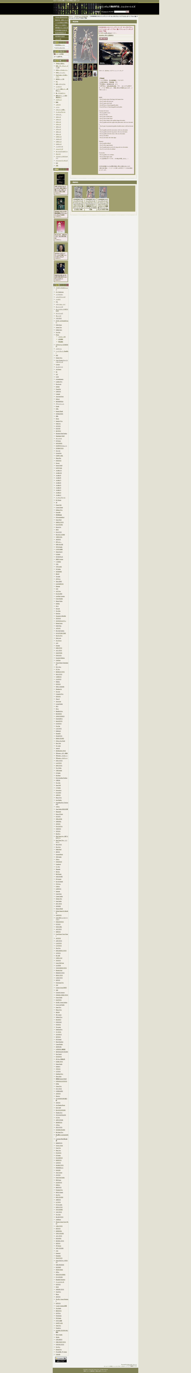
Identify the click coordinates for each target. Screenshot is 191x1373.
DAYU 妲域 (59, 1320)
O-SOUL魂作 (59, 549)
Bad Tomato (58, 874)
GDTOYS (58, 1162)
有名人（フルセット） (62, 70)
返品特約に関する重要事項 (106, 35)
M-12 (57, 606)
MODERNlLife (59, 401)
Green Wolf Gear (60, 963)
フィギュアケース (60, 112)
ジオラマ (58, 104)
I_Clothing (58, 561)
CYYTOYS (59, 945)
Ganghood (58, 864)
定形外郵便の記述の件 (61, 30)
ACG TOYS (59, 650)
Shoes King (58, 1076)
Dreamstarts (58, 1315)
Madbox (58, 681)
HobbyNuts (58, 626)
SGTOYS (58, 816)
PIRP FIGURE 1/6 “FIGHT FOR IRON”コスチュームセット (61, 277)
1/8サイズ (58, 132)
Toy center (58, 746)
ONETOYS (58, 915)
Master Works (59, 601)
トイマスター (59, 294)
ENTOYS (58, 684)
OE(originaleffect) (60, 517)
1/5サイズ (58, 124)
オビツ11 (58, 154)
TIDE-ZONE (59, 819)
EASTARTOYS (59, 584)
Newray (58, 463)
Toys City (58, 451)
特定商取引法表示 (60, 36)
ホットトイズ (59, 307)
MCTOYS (58, 431)
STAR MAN (59, 862)
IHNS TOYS (59, 765)
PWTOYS (58, 1024)
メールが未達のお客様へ (61, 22)
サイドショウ (59, 313)
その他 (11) (59, 470)
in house (58, 364)
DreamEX (58, 733)
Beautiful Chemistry (60, 1279)
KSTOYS (58, 1284)
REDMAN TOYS (60, 672)
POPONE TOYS (60, 1344)
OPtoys (57, 859)
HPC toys (59, 542)
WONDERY (59, 571)
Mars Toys (58, 1150)
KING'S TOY (59, 1207)
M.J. (57, 81)
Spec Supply (59, 1054)
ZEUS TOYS (59, 1127)
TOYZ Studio (59, 547)
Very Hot (58, 332)
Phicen (57, 334)
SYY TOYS (59, 1089)
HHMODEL (59, 1231)
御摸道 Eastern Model (61, 1079)
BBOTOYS (58, 1187)
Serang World (59, 465)
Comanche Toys (59, 694)
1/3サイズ (58, 119)
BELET (57, 574)
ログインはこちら (60, 47)
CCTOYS (58, 1071)
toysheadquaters (59, 379)
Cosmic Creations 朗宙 (61, 1306)
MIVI (57, 529)
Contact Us (105, 11)
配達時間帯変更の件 (60, 33)
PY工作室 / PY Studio (61, 1352)
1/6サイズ (58, 127)
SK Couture (58, 1015)
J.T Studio (58, 788)
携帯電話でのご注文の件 (61, 27)
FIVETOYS (59, 1056)
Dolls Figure (59, 325)
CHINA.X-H (59, 958)
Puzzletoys (58, 1328)
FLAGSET (58, 792)
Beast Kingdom (59, 1042)
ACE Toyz (58, 591)
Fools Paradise (59, 598)
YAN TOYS (59, 1212)
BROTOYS (58, 1311)
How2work (58, 384)
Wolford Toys (59, 1017)
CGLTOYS (58, 679)
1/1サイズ (59, 114)
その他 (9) (58, 475)
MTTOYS (58, 1037)
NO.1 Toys (58, 667)
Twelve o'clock (59, 1145)
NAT (57, 589)
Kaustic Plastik (59, 411)
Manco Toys (59, 1010)
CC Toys (58, 866)
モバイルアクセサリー (62, 151)
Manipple (58, 869)
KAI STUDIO (59, 524)
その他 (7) (58, 480)
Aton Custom (59, 1172)
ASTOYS (58, 1093)
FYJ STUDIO (59, 1277)
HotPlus (58, 603)
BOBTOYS (58, 1160)
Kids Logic (58, 638)
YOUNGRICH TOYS (61, 968)
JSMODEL (58, 821)
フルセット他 (61, 336)
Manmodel (58, 811)
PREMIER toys (59, 1167)
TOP (57, 985)
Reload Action (59, 623)
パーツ (57, 107)
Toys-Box (58, 611)
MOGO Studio (59, 1192)
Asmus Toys (59, 327)
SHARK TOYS (59, 1165)
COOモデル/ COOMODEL (81, 16)
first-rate (58, 608)
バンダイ (58, 299)
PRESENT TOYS (60, 973)
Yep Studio (58, 1308)
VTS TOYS (59, 318)
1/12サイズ (58, 139)
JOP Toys (58, 579)
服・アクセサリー (60, 93)
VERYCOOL (59, 537)
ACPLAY (58, 628)
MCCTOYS (59, 844)
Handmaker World (60, 436)
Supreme (58, 891)
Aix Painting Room (60, 1105)
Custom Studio (59, 507)
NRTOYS (58, 932)
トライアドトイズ (60, 297)
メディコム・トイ (60, 304)
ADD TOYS (59, 941)
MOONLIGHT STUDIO (62, 1052)
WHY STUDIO (59, 1248)
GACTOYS (59, 763)
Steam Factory (59, 552)
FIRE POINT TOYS (61, 1342)
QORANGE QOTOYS (61, 1081)
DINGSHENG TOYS (61, 950)
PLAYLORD (59, 594)
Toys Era (58, 691)
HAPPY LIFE (59, 1323)
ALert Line (58, 701)
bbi (56, 372)
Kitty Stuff (58, 1107)
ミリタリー (59, 86)
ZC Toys (58, 669)
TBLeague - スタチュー (62, 758)
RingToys (58, 834)
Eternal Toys (59, 1349)
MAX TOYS (59, 674)
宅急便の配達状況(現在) (61, 17)
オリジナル (59, 438)
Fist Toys (58, 1347)
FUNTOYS (58, 723)
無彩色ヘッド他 (60, 79)
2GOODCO (59, 1034)
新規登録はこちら (60, 45)
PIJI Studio (58, 1318)
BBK (57, 416)
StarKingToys (59, 1029)
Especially (58, 512)
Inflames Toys (59, 510)
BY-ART (58, 955)
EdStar (57, 1084)
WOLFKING (59, 443)
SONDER (58, 906)
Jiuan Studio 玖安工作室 (62, 809)
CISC (57, 564)
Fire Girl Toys (59, 826)
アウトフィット (60, 404)
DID (57, 355)
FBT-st (57, 1272)
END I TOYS (59, 760)
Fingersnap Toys (60, 982)
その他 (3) (58, 490)
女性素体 (60, 339)
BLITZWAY (59, 714)
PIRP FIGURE (59, 544)
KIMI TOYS (59, 648)
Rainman (58, 586)
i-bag (57, 1250)
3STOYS (58, 1102)
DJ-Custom (58, 879)
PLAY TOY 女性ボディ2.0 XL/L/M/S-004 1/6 (61, 236)
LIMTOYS (58, 889)
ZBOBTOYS (59, 1122)
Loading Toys (59, 381)
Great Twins (59, 894)
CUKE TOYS (59, 978)
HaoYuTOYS (59, 721)
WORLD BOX (59, 414)
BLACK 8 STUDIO (61, 1110)
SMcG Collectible (60, 686)
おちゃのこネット (132, 1364)
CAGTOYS (59, 943)
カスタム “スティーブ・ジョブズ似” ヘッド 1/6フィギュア (60, 255)
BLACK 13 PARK (60, 534)
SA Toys (58, 1117)
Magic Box (58, 458)
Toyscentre (58, 1027)
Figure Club (58, 505)
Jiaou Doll (58, 785)
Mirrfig (57, 1337)
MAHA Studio (59, 1269)
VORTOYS (58, 677)
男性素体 (60, 341)
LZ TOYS (58, 1202)
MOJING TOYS (60, 1241)
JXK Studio (58, 857)
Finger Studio (59, 997)
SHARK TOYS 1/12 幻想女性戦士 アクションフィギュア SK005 (61, 213)
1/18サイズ (58, 141)
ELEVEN (58, 428)
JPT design (58, 1246)
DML (57, 409)
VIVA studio (59, 566)
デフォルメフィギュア (62, 160)
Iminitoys (58, 1066)
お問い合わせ (108, 33)
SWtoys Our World (60, 741)
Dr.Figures (58, 441)
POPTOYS (58, 460)
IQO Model (58, 1039)
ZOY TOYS (59, 903)
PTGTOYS (58, 1153)
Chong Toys (59, 1086)
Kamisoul (58, 1253)
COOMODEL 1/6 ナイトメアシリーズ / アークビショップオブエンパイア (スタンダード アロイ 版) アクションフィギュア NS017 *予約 (78, 204)
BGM (57, 1287)
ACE (57, 643)
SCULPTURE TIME (61, 633)
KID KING (58, 1238)
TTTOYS (58, 1069)
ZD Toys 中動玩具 (60, 1059)
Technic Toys (59, 898)
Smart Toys (58, 1007)
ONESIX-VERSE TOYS (62, 995)
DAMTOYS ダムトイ (61, 446)
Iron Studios (59, 800)
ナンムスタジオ (60, 1282)
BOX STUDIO (59, 1197)
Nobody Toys (59, 358)
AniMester (58, 1219)
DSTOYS (58, 696)
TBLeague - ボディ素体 (62, 753)
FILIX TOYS (59, 1258)
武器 (57, 165)
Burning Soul (59, 970)
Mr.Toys (58, 871)
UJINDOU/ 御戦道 (60, 1049)
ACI (57, 374)
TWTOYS (58, 960)
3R (56, 502)
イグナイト (59, 349)
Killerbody (58, 731)
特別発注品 (59, 515)
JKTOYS (58, 1297)
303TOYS (58, 539)
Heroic (57, 418)
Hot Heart (58, 775)
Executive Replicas (60, 658)
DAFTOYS (58, 1000)
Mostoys (58, 1096)
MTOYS (58, 980)
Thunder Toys (59, 1112)
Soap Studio (59, 901)
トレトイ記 (58, 39)
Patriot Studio (59, 1064)
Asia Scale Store (60, 396)
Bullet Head (58, 849)
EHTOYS (58, 1303)
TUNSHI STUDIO (60, 1130)
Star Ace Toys (59, 635)
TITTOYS (58, 618)
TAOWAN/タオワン (61, 621)
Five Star (58, 726)
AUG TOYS (59, 1236)
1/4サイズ (58, 122)
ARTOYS (58, 795)
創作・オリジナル (60, 84)
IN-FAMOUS (59, 1158)
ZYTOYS (58, 426)
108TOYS (58, 1199)
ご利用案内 (97, 11)
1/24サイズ (58, 144)
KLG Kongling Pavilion (61, 778)
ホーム (71, 16)
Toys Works (58, 768)
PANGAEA (59, 655)
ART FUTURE (59, 1120)
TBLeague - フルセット (62, 755)
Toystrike (58, 576)
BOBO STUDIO (60, 738)
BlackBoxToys (59, 711)
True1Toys (58, 1292)
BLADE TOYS (59, 1217)
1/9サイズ (58, 134)
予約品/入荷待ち (60, 63)
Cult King (58, 660)
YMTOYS (58, 829)
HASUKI (58, 1170)
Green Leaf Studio (60, 1005)
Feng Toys (58, 1148)
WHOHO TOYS (60, 1289)
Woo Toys (58, 948)
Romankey (58, 1255)
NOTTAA (58, 1313)
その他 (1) (58, 495)
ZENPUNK (58, 1047)
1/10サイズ (58, 136)
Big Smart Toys (59, 1132)
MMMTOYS (59, 1143)
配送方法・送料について (61, 20)
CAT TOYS (59, 728)
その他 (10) (59, 473)
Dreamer (58, 645)
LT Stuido (58, 773)
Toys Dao (58, 783)
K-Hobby (58, 554)
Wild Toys (58, 423)
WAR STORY (59, 876)
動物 (57, 102)
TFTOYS (58, 831)
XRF (57, 990)
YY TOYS (58, 1032)
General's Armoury (60, 992)
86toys (57, 1294)
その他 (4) (58, 488)
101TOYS (58, 938)
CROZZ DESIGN (60, 716)
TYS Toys (58, 884)
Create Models (59, 1044)
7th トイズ (58, 316)
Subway (58, 399)
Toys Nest (58, 1214)
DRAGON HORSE (60, 1274)
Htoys (57, 709)
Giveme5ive (58, 453)
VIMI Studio (59, 770)
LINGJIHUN (59, 1339)
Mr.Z (57, 706)
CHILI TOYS (59, 1226)
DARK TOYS (59, 1061)
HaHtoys (58, 1185)
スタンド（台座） (60, 109)
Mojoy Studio (59, 1334)
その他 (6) (58, 483)
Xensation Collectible (61, 616)
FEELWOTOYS (60, 922)
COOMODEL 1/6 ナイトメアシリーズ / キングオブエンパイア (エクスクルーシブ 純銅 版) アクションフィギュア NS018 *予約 (90, 204)
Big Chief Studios (60, 631)
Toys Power (58, 640)
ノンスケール (59, 146)
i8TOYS (58, 852)
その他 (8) (58, 478)
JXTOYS (58, 824)
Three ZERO (59, 581)
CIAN (57, 377)
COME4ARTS (59, 1091)
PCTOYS (58, 924)
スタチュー (59, 99)
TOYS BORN (59, 1209)
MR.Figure (58, 1180)
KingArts (58, 613)
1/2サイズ (58, 117)
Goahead (58, 394)
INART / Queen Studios (61, 1002)
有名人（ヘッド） (60, 72)
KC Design (58, 500)
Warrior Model (59, 908)
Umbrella (58, 1354)
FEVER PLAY (59, 557)
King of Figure (59, 814)
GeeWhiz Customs (60, 596)
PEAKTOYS (59, 736)
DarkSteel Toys (59, 1074)
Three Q (58, 699)
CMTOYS (58, 391)
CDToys (58, 1125)
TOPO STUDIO (60, 1233)
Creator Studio (59, 896)
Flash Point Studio (60, 1177)
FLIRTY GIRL (59, 455)
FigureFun (58, 389)
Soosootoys (58, 790)
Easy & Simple (59, 881)
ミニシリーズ (59, 149)
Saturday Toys (59, 421)
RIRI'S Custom (59, 559)
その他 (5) (58, 485)
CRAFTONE (59, 653)
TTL (57, 302)
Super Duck (58, 520)
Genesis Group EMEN (61, 987)
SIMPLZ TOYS (60, 522)
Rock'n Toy (58, 527)
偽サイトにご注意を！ (61, 25)
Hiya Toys (58, 847)
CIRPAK (58, 780)
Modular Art (59, 689)
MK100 (58, 1012)
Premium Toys (59, 1190)
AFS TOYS (59, 929)
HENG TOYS (59, 975)
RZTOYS (58, 1228)
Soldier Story (59, 330)
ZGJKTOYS (59, 1182)
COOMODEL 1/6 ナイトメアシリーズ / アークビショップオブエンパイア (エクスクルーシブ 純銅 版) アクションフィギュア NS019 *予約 (103, 204)
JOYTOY (58, 1175)
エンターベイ (59, 367)
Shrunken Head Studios (61, 433)
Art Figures (58, 369)
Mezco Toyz (59, 797)
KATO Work (59, 468)
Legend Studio (59, 704)
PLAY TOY (59, 532)
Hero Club (58, 743)
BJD (57, 163)
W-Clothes (58, 569)
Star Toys (58, 1195)
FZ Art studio (59, 1204)
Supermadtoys (59, 718)
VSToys (58, 806)
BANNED (58, 1267)
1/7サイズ (58, 129)
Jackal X (58, 748)
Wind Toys (58, 1325)
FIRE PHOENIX (60, 1265)
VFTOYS (58, 953)
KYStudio (58, 1155)
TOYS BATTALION (61, 1115)
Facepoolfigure (59, 854)
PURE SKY (59, 1022)
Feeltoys (58, 886)
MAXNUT (58, 1019)
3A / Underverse (60, 292)
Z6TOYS (58, 1243)
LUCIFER (58, 965)
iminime (58, 386)
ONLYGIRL (59, 927)
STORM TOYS (59, 448)
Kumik (57, 406)
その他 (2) (58, 492)
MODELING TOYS (61, 751)
